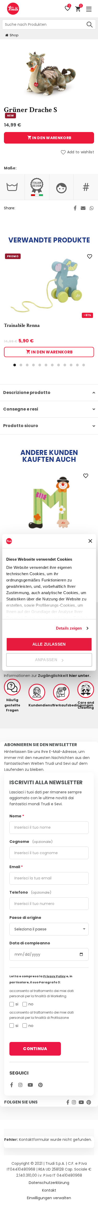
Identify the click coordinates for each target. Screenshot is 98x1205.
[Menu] (88, 9)
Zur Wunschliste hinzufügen (89, 256)
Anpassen (46, 659)
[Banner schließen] (90, 541)
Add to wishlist (80, 152)
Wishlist (69, 6)
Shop (14, 35)
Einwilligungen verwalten (49, 1198)
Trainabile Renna (22, 325)
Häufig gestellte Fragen (12, 705)
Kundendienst (36, 705)
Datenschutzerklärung (49, 1182)
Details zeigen (69, 628)
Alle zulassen (49, 644)
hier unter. (79, 675)
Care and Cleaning (86, 705)
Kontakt (49, 1190)
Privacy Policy (54, 976)
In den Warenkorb (51, 137)
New (10, 116)
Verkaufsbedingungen (61, 705)
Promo (13, 256)
